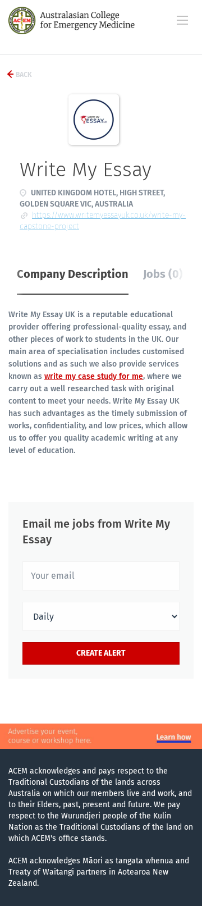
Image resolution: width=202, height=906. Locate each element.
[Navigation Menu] (182, 20)
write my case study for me (93, 376)
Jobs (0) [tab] (163, 274)
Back (23, 75)
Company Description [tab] (72, 274)
